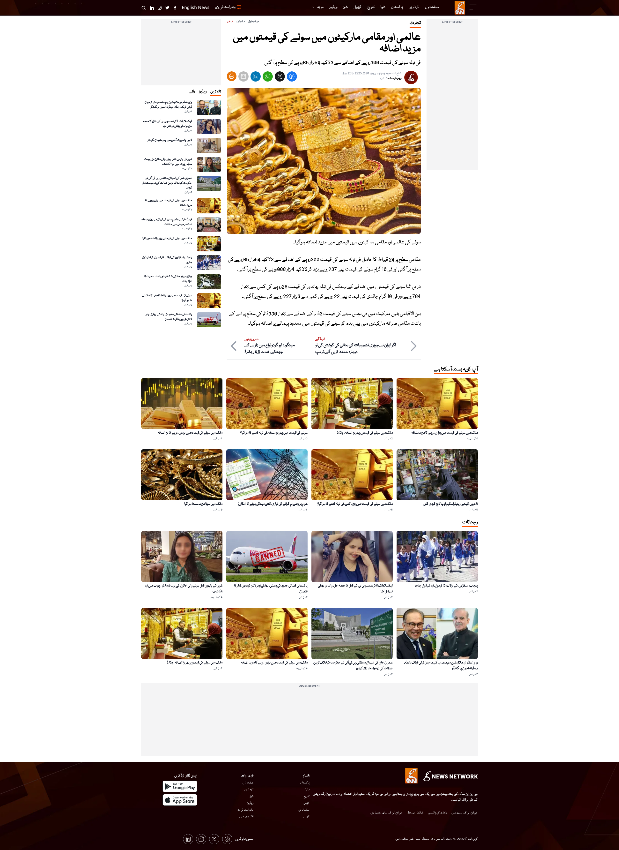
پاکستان (305, 783)
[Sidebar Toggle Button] (473, 7)
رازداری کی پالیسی (437, 813)
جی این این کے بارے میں (464, 813)
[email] (243, 77)
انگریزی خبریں (245, 816)
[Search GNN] (143, 8)
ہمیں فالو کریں (244, 839)
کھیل (306, 803)
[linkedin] (256, 77)
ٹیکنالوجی (304, 810)
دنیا (307, 789)
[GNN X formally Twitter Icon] (167, 8)
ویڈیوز (250, 803)
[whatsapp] (268, 77)
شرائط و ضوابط (415, 813)
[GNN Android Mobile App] (179, 786)
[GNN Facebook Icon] (175, 8)
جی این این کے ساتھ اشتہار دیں (386, 813)
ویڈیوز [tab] (202, 92)
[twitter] (280, 77)
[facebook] (292, 77)
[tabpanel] (181, 213)
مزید (320, 7)
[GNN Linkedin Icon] (152, 8)
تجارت (239, 21)
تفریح (307, 796)
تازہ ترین (248, 789)
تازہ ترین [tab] (215, 92)
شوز (251, 796)
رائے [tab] (192, 92)
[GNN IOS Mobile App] (179, 800)
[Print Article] (231, 76)
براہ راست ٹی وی (245, 810)
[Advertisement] (452, 97)
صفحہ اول (253, 21)
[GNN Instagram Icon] (160, 8)
